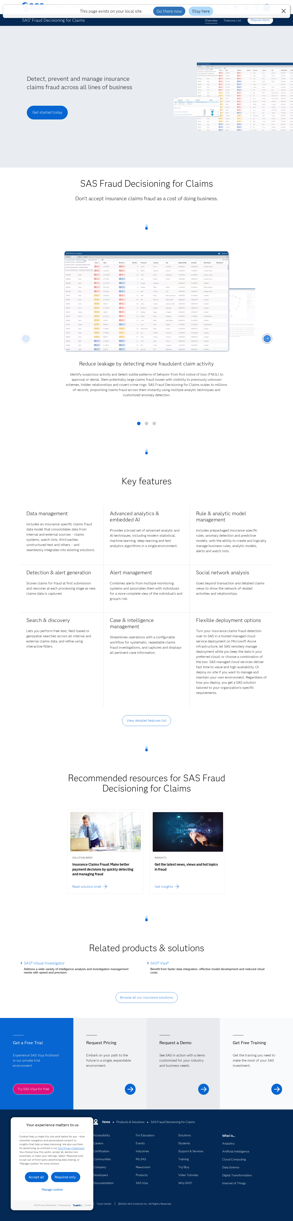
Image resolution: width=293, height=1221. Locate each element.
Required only (65, 1177)
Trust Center (104, 1203)
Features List (232, 20)
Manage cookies (52, 1190)
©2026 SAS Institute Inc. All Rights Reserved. (145, 1203)
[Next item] (267, 338)
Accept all (36, 1177)
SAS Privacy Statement (71, 1148)
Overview (211, 20)
